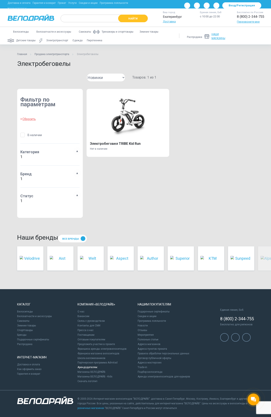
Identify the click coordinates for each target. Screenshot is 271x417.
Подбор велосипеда (150, 371)
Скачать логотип (87, 381)
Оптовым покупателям (91, 339)
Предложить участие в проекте (96, 344)
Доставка (169, 21)
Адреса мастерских (150, 362)
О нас (80, 311)
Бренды (21, 334)
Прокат (62, 2)
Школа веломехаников (91, 358)
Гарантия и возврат (44, 2)
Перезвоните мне (248, 21)
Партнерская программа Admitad (97, 362)
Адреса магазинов (149, 344)
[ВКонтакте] (187, 5)
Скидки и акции (88, 2)
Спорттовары (25, 330)
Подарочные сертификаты (33, 339)
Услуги (72, 2)
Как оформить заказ (29, 369)
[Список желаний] (247, 36)
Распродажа (24, 344)
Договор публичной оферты (154, 358)
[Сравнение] (236, 36)
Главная (22, 54)
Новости (143, 325)
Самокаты (23, 320)
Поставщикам (85, 334)
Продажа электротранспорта (52, 54)
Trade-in (142, 367)
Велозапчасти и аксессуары (34, 316)
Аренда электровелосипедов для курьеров (164, 376)
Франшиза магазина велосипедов (98, 353)
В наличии (35, 135)
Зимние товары (26, 325)
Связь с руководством (91, 320)
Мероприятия (146, 334)
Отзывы (142, 330)
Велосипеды (25, 311)
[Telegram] (207, 5)
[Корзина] (258, 36)
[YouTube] (197, 5)
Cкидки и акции (147, 316)
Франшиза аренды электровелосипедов (102, 348)
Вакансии (83, 316)
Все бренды (70, 238)
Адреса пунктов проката (152, 348)
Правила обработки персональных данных (163, 353)
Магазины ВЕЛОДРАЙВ (91, 371)
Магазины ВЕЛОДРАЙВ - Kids (94, 376)
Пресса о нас (85, 330)
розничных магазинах (90, 408)
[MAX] (216, 5)
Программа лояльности (114, 2)
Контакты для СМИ (88, 325)
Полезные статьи (148, 339)
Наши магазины (17, 8)
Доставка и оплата (19, 2)
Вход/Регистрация (242, 5)
